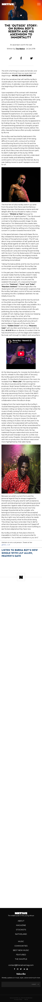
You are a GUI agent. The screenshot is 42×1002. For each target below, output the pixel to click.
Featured (21, 955)
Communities (21, 946)
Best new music (21, 950)
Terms (26, 999)
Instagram (18, 969)
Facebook (15, 969)
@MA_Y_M (5, 545)
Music (21, 941)
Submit (34, 984)
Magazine (21, 925)
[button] (21, 15)
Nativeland (21, 934)
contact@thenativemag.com (21, 965)
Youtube (27, 969)
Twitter (21, 969)
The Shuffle (21, 959)
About (21, 921)
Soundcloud (24, 969)
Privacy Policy (18, 999)
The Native (20, 49)
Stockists (21, 930)
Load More (21, 899)
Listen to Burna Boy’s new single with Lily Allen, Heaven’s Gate (20, 553)
